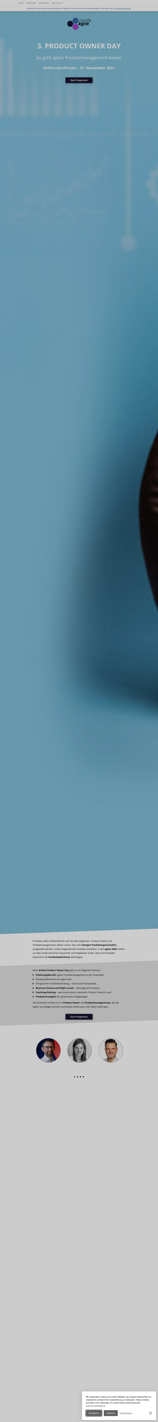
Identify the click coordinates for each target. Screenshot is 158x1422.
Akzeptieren (94, 1413)
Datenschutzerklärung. (96, 1405)
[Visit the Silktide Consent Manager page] (150, 1413)
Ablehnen (111, 1413)
